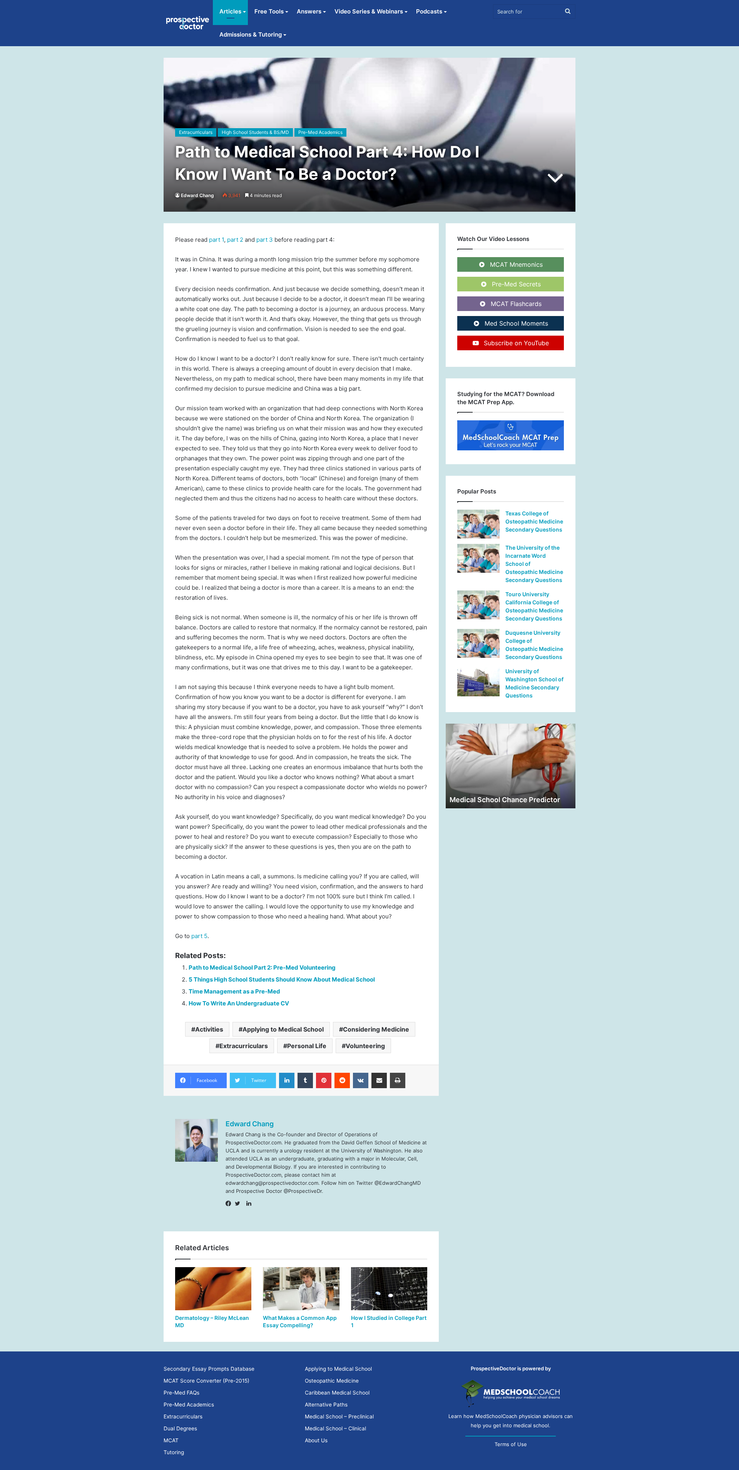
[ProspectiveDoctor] (188, 23)
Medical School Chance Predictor (505, 800)
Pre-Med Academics (320, 132)
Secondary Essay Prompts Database (209, 1369)
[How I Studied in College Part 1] (389, 1288)
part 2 (235, 239)
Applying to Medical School (283, 1029)
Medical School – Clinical (335, 1428)
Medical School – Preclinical (339, 1416)
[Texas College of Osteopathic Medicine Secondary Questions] (478, 524)
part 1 (216, 239)
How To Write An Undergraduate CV (239, 1003)
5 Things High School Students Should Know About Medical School (282, 979)
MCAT (171, 1440)
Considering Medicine (376, 1029)
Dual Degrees (180, 1428)
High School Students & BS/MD (255, 132)
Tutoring (174, 1452)
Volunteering (365, 1046)
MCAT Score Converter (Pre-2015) (206, 1381)
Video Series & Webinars (368, 11)
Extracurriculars (195, 132)
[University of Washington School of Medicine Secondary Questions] (478, 681)
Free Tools (269, 11)
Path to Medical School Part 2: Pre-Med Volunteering (262, 967)
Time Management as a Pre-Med (234, 991)
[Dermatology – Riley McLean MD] (213, 1288)
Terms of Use (511, 1444)
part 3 (264, 239)
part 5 (199, 936)
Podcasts (429, 11)
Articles (230, 11)
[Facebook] (230, 1203)
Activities (209, 1029)
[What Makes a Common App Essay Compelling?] (301, 1288)
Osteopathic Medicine (332, 1381)
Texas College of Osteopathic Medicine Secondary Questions (534, 521)
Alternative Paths (326, 1404)
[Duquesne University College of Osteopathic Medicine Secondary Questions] (478, 643)
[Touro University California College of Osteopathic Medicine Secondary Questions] (478, 604)
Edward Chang (197, 195)
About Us (316, 1440)
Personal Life (306, 1046)
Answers (309, 11)
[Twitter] (239, 1203)
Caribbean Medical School (337, 1393)
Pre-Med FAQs (181, 1393)
